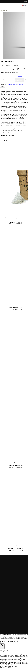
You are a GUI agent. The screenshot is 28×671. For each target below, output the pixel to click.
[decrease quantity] (2, 80)
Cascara (8, 84)
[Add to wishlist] (16, 219)
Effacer (20, 76)
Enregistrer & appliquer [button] (5, 667)
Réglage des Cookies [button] (5, 642)
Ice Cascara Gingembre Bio (15, 465)
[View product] (15, 219)
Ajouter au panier (17, 80)
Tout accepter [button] (13, 642)
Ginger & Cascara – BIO (15, 307)
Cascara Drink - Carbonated (16, 84)
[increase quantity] (8, 80)
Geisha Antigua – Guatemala (15, 548)
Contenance (4, 76)
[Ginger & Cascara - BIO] (15, 263)
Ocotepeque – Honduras (15, 222)
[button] (3, 1)
